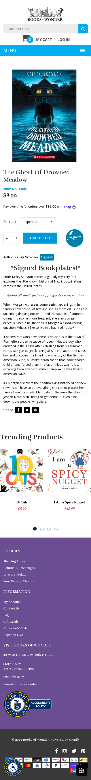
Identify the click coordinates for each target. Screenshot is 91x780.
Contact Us (11, 608)
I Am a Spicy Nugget (69, 502)
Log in (63, 39)
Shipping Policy (14, 561)
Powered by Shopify (65, 739)
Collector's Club (15, 628)
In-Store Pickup (14, 574)
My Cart (44, 39)
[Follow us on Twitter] (27, 410)
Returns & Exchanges (19, 568)
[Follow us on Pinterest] (35, 410)
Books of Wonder (36, 739)
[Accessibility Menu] (13, 767)
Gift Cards (11, 622)
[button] (35, 528)
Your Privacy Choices (19, 581)
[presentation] (4, 487)
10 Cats (21, 502)
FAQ (6, 615)
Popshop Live (13, 635)
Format (9, 221)
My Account (12, 602)
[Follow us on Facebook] (18, 410)
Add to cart (40, 238)
